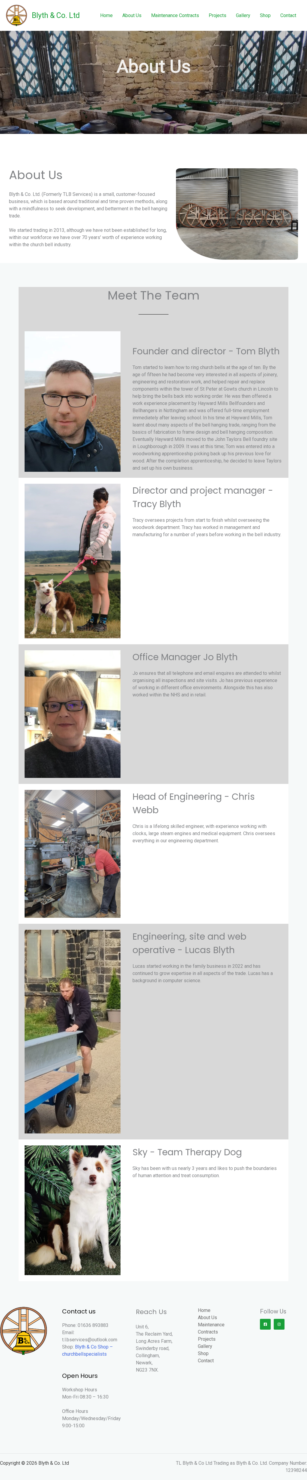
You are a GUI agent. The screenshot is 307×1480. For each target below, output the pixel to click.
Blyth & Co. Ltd (56, 15)
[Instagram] (279, 1324)
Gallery (243, 15)
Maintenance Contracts (175, 15)
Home (106, 15)
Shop (265, 15)
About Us (132, 15)
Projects (217, 15)
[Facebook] (265, 1324)
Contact (288, 15)
